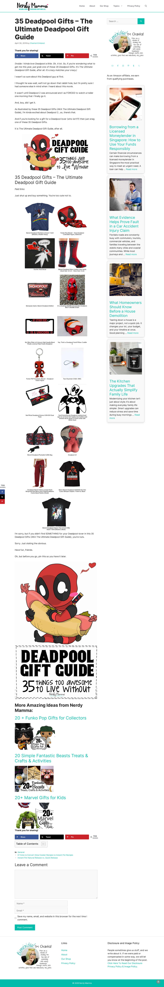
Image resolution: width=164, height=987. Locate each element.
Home (82, 6)
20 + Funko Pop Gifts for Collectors (50, 718)
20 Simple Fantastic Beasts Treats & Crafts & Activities (51, 758)
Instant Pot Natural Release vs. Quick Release (38, 858)
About (92, 6)
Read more (131, 169)
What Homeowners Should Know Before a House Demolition (125, 309)
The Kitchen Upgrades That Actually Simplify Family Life (123, 387)
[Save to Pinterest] (2, 501)
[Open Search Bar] (146, 5)
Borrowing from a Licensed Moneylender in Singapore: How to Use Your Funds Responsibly (124, 138)
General (21, 852)
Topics (116, 6)
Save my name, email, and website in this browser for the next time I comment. (52, 918)
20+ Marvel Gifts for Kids (40, 797)
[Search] (141, 21)
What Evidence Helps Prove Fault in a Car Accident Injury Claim (124, 224)
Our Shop (104, 6)
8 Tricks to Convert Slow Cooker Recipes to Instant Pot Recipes (45, 855)
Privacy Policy (133, 6)
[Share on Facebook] (2, 491)
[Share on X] (2, 496)
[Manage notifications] (158, 982)
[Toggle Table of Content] (42, 844)
